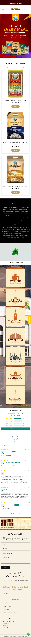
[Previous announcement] (2, 2)
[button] (2, 9)
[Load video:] (15, 252)
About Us (5, 603)
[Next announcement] (28, 2)
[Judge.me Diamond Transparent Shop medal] (15, 437)
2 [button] (13, 514)
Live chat (6, 625)
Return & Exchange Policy (10, 612)
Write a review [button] (15, 429)
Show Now (15, 106)
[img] (4, 449)
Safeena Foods (11, 636)
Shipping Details (7, 606)
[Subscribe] (26, 593)
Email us (6, 623)
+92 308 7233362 (9, 621)
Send (5, 567)
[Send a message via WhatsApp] (28, 634)
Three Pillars (24, 636)
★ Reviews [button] (29, 320)
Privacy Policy (6, 609)
